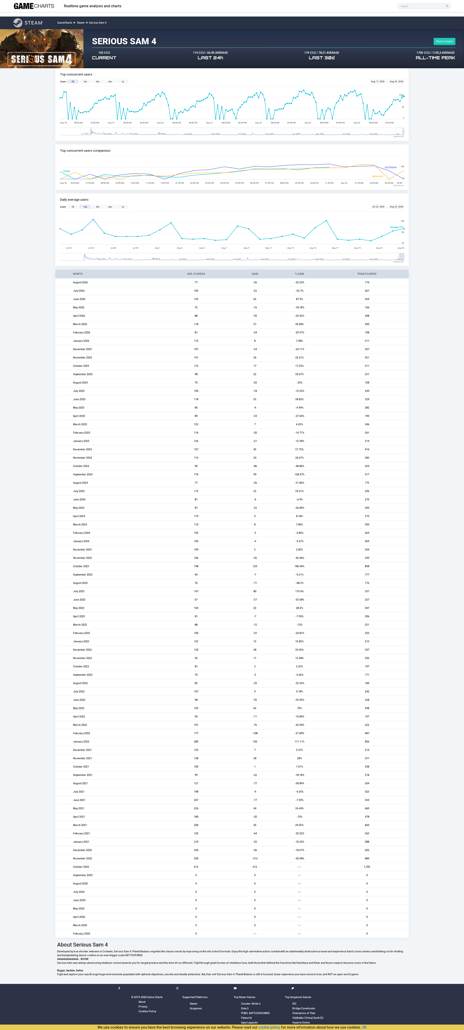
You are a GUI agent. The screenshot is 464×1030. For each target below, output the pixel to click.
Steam (81, 22)
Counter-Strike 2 (250, 1003)
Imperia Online (301, 1022)
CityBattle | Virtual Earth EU (307, 1017)
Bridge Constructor (303, 1008)
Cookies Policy (147, 1011)
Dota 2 (244, 1008)
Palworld (246, 1017)
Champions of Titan (303, 1013)
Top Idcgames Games (298, 997)
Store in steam (444, 41)
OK (364, 1027)
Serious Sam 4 (97, 22)
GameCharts (64, 22)
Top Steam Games (244, 997)
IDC (294, 1003)
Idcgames (196, 1008)
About (141, 1001)
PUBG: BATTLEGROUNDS (255, 1013)
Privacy (142, 1006)
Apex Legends (249, 1022)
